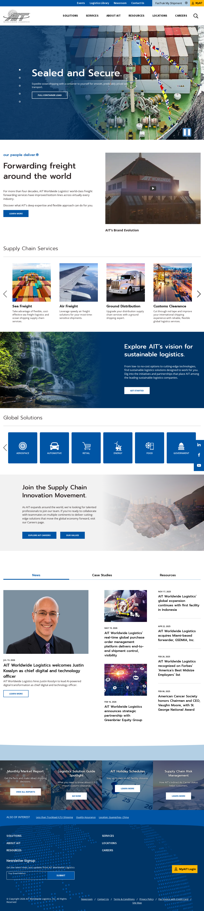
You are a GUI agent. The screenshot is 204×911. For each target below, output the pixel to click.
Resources (168, 575)
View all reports (25, 791)
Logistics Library (99, 3)
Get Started (137, 390)
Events (81, 3)
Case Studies (102, 575)
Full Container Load (50, 95)
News (36, 575)
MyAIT (199, 3)
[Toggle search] (196, 16)
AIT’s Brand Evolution (122, 230)
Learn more (16, 213)
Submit (61, 875)
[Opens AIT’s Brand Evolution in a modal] (153, 188)
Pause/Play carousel (187, 132)
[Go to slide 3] (20, 86)
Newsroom (120, 3)
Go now (79, 796)
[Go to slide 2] (20, 78)
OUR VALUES (72, 535)
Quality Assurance (86, 817)
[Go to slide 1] (20, 70)
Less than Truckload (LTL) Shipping (54, 817)
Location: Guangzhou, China (114, 817)
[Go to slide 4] (20, 94)
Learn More (16, 693)
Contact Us (137, 3)
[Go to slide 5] (20, 102)
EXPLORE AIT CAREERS (39, 535)
